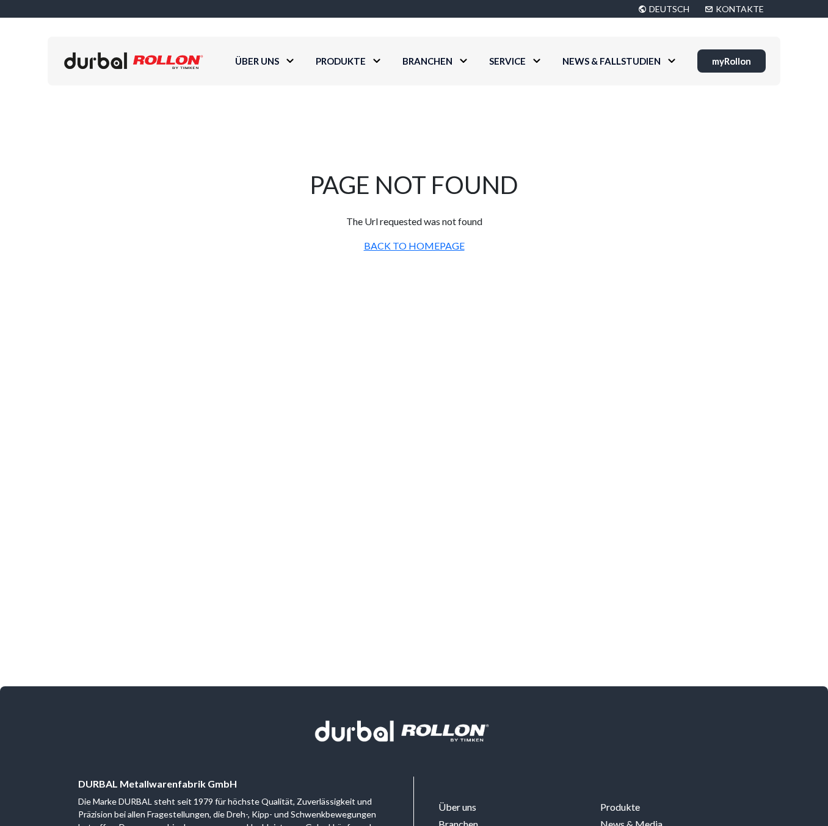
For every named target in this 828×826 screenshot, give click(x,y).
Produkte (341, 61)
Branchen (427, 61)
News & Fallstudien (611, 61)
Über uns (257, 61)
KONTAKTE (740, 9)
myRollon (731, 61)
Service (507, 61)
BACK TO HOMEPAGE (414, 245)
